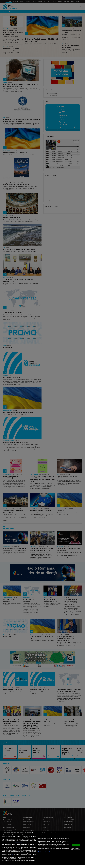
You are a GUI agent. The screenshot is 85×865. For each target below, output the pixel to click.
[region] (42, 848)
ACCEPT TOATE (76, 845)
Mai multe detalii (18, 842)
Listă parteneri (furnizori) (44, 851)
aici (12, 854)
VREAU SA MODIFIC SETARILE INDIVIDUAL (75, 849)
